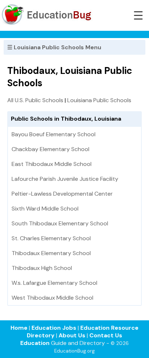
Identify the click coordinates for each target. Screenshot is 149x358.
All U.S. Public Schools (35, 100)
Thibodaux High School (42, 268)
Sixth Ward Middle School (45, 208)
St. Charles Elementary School (51, 238)
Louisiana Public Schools (99, 100)
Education (35, 343)
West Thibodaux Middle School (52, 297)
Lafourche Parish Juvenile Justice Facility (65, 179)
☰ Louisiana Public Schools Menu (54, 47)
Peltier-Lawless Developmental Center (62, 193)
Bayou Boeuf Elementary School (53, 134)
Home (18, 328)
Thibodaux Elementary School (51, 253)
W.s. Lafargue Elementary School (54, 283)
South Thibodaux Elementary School (60, 223)
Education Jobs (53, 328)
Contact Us (105, 335)
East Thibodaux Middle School (51, 164)
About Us (72, 335)
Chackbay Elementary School (50, 149)
